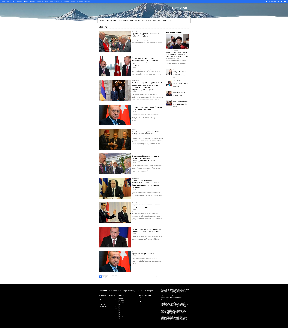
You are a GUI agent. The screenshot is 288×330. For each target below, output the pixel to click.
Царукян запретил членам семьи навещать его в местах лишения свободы (180, 94)
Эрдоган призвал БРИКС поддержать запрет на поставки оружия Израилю (147, 230)
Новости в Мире (135, 31)
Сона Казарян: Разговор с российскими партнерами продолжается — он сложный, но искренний (179, 73)
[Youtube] (284, 1)
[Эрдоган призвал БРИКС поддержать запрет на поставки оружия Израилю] (115, 237)
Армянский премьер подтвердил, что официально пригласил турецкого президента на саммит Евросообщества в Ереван (147, 86)
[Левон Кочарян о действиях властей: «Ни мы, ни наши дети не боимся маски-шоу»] (169, 102)
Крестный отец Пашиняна (143, 254)
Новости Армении (135, 80)
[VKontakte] (281, 1)
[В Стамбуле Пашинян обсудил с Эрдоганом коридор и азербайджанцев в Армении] (115, 163)
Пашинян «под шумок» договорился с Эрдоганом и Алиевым (147, 132)
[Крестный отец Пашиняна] (115, 261)
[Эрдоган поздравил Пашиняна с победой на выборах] (115, 41)
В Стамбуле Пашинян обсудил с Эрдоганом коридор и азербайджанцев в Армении (145, 158)
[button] (186, 20)
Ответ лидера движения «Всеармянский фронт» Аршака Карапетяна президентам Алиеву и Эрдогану (146, 183)
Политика (134, 56)
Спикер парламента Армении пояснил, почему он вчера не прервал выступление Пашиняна (180, 84)
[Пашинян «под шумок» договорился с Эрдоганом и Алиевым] (115, 139)
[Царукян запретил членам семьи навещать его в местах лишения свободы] (169, 93)
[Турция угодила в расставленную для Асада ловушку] (115, 212)
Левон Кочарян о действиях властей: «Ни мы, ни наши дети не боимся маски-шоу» (180, 103)
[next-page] (116, 276)
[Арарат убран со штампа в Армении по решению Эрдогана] (115, 115)
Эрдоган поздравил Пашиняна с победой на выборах (145, 35)
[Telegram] (278, 1)
